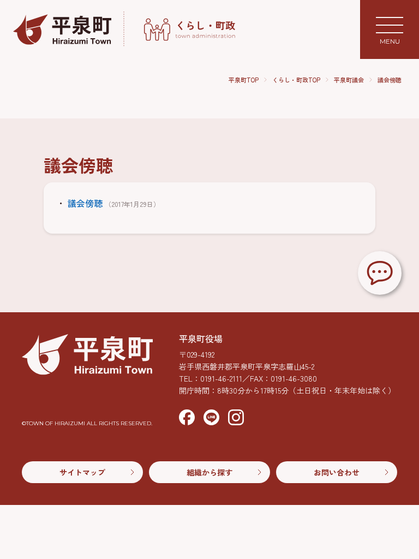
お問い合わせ (337, 472)
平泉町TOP (244, 80)
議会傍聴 (390, 79)
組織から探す (209, 472)
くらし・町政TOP (296, 80)
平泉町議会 (349, 80)
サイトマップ (82, 472)
